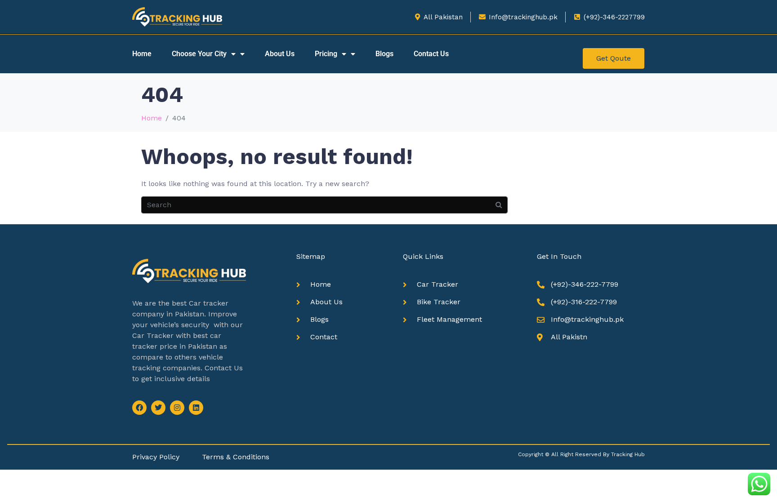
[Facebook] (139, 407)
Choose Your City (199, 53)
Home (142, 53)
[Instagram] (177, 407)
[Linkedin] (196, 407)
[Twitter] (158, 407)
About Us (280, 53)
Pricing (326, 53)
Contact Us (431, 53)
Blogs (384, 53)
